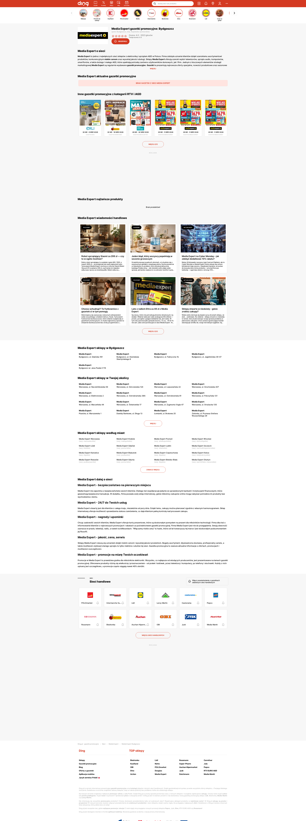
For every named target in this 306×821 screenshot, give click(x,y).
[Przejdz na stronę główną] (83, 3)
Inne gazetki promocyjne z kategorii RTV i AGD (109, 94)
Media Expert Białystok (126, 453)
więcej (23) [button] (153, 331)
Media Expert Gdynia (125, 460)
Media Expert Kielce (200, 453)
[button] (199, 3)
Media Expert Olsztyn (201, 460)
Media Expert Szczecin (202, 446)
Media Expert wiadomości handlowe (102, 218)
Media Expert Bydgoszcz (131, 744)
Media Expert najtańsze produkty (100, 199)
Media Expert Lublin (162, 446)
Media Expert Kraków (126, 439)
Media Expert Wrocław (201, 439)
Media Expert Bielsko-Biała (165, 460)
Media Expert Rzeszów (88, 460)
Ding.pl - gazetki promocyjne (88, 744)
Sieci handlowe (100, 581)
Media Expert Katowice (89, 453)
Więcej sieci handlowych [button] (153, 635)
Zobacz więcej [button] (153, 470)
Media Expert (113, 744)
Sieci (91, 578)
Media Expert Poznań (163, 439)
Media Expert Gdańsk (126, 446)
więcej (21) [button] (153, 144)
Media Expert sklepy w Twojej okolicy (103, 378)
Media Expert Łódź (87, 446)
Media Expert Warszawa (89, 439)
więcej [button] (153, 423)
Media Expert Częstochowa (166, 453)
